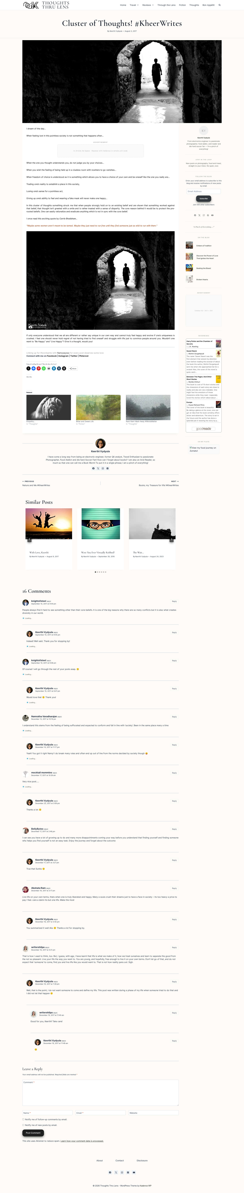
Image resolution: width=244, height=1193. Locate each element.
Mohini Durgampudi (196, 354)
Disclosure (142, 1160)
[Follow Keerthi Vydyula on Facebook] (93, 468)
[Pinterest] (208, 215)
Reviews (146, 5)
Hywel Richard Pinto (196, 405)
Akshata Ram (38, 888)
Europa (189, 402)
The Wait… (138, 552)
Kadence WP (145, 1185)
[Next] (172, 539)
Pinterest (83, 356)
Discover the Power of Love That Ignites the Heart (207, 257)
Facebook (52, 356)
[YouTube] (212, 215)
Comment (28, 1082)
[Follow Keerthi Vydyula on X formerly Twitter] (98, 468)
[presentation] (48, 523)
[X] (116, 1172)
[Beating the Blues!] (189, 267)
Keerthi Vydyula (116, 31)
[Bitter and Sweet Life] (99, 407)
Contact (120, 1160)
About (99, 1160)
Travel (133, 5)
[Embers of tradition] (189, 245)
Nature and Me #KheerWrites (36, 483)
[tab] (95, 572)
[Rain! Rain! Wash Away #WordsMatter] (149, 407)
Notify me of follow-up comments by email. (46, 1119)
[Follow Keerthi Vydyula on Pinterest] (107, 468)
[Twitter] (199, 215)
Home (123, 5)
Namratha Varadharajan (44, 716)
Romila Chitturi (194, 382)
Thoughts (194, 5)
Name (27, 1113)
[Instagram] (204, 215)
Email (80, 1113)
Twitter (74, 356)
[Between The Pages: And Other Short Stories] (218, 379)
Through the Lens (166, 5)
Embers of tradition (203, 246)
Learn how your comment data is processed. (82, 1141)
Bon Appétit (209, 5)
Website (133, 1113)
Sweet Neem (192, 351)
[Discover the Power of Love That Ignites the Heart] (189, 256)
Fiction (182, 5)
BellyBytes (37, 828)
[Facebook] (195, 215)
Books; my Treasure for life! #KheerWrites (159, 483)
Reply (174, 601)
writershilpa (37, 947)
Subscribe (204, 199)
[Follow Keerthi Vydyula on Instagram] (103, 468)
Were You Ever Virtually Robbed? (98, 552)
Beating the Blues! (203, 268)
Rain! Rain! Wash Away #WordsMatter (141, 421)
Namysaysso (63, 353)
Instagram (63, 356)
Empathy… (30, 421)
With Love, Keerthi (39, 552)
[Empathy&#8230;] (50, 407)
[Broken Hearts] (189, 279)
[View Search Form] (220, 5)
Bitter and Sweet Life (85, 421)
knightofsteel (38, 601)
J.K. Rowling (193, 347)
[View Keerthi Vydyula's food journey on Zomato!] (203, 449)
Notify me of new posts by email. (41, 1125)
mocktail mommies (41, 772)
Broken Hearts (202, 279)
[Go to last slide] (29, 539)
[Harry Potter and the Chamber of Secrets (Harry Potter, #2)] (218, 343)
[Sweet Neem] (218, 354)
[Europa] (218, 404)
